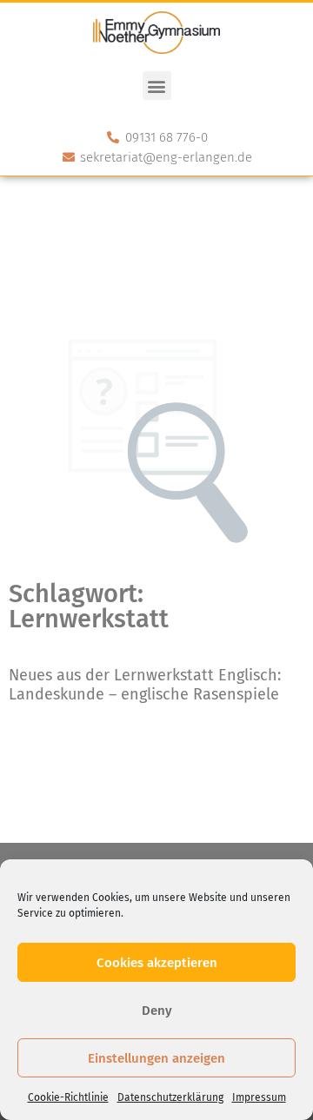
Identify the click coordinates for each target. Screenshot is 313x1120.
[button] (157, 85)
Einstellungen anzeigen (156, 1058)
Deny (157, 1010)
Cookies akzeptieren (157, 963)
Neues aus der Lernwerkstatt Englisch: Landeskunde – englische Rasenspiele (145, 685)
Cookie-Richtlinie (68, 1097)
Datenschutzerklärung (170, 1097)
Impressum (259, 1097)
